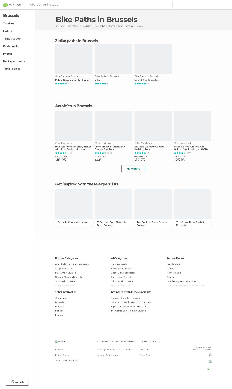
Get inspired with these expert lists (131, 292)
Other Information (65, 292)
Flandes (59, 310)
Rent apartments (14, 61)
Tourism (8, 23)
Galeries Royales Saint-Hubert (182, 281)
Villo (97, 80)
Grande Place (174, 264)
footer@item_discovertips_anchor (115, 349)
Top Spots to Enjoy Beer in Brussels (152, 223)
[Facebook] (193, 342)
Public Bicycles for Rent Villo (72, 80)
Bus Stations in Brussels (123, 272)
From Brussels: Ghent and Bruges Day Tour (110, 148)
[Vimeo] (204, 342)
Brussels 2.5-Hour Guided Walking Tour (149, 148)
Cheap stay (61, 298)
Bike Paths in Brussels (122, 268)
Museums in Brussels (65, 272)
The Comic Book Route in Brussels (190, 223)
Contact (144, 349)
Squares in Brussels (65, 281)
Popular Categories (66, 258)
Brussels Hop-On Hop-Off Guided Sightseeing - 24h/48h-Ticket (192, 148)
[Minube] (12, 5)
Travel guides (11, 68)
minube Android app (108, 355)
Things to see (12, 38)
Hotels (7, 31)
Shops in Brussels (64, 268)
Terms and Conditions (66, 360)
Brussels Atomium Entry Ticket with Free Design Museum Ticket (73, 148)
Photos (7, 53)
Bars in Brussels (119, 264)
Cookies (59, 349)
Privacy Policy (62, 355)
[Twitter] (198, 342)
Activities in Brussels (73, 106)
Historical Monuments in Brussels (72, 264)
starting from (61, 156)
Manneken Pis (174, 272)
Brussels (59, 302)
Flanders (59, 315)
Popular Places (175, 258)
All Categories (119, 258)
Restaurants (11, 46)
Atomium (171, 268)
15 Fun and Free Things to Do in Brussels (112, 223)
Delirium (171, 277)
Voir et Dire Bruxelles (146, 80)
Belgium (59, 306)
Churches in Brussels (121, 277)
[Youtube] (209, 342)
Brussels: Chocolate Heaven (73, 222)
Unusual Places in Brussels (68, 277)
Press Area (145, 355)
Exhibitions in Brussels (122, 281)
